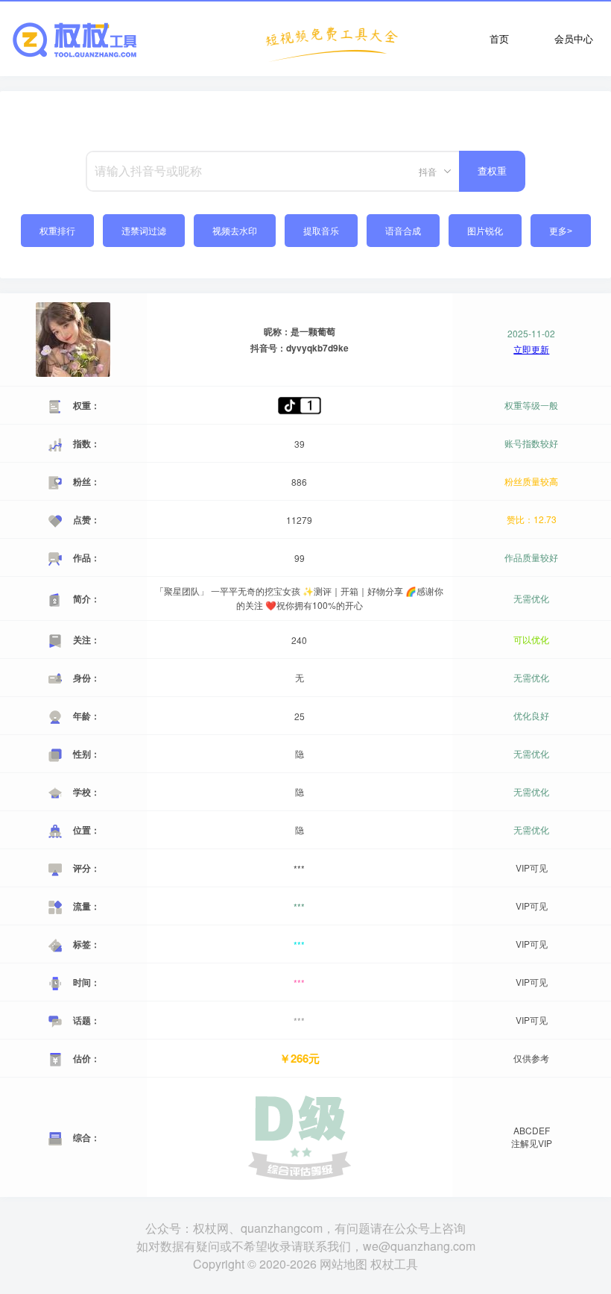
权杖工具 (394, 1263)
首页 (499, 38)
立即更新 (531, 349)
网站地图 (343, 1263)
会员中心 (573, 38)
